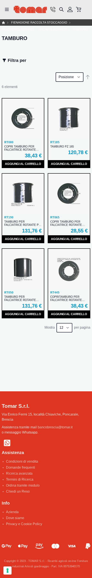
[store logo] (30, 9)
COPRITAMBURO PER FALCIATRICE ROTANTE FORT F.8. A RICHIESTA (66, 298)
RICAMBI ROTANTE (53, 29)
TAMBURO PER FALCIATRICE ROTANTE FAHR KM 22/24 (20, 298)
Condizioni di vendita (22, 461)
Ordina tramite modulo (23, 485)
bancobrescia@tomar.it (55, 427)
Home (3, 22)
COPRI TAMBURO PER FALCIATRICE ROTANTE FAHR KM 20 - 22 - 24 (66, 223)
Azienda (12, 512)
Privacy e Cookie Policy (24, 524)
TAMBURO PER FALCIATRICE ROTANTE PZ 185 (22, 223)
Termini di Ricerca (19, 479)
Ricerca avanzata (19, 473)
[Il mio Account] (70, 9)
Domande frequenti (20, 467)
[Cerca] (61, 9)
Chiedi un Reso (18, 491)
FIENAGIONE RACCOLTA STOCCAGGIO (39, 22)
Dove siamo (15, 518)
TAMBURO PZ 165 (62, 146)
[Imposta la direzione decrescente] (87, 77)
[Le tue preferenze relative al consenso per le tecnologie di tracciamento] (7, 570)
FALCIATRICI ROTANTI (18, 29)
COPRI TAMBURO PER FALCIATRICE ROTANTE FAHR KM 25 (20, 148)
